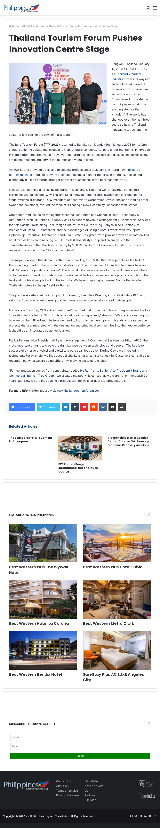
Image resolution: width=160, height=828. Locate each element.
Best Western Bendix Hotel (35, 674)
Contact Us (63, 781)
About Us (62, 786)
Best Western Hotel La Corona (39, 623)
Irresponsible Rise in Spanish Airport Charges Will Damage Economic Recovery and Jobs (128, 441)
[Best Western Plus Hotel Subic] (117, 543)
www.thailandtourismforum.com (78, 390)
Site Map (90, 800)
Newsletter (92, 781)
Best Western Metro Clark (108, 623)
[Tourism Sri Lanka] (21, 8)
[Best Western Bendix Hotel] (43, 650)
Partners (90, 795)
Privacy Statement (68, 795)
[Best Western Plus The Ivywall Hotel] (43, 543)
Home (15, 26)
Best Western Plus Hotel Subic (112, 567)
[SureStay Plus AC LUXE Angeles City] (117, 650)
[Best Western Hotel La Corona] (43, 599)
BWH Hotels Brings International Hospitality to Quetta (78, 468)
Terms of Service (67, 790)
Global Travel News (34, 26)
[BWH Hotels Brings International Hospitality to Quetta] (80, 448)
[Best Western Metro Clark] (117, 599)
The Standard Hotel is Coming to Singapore (30, 439)
